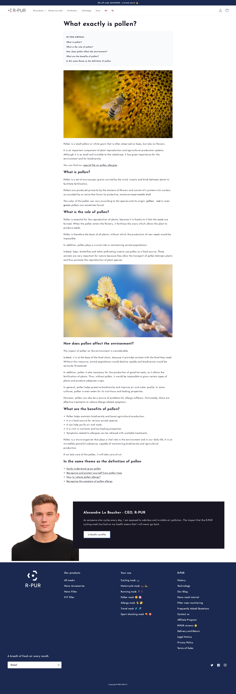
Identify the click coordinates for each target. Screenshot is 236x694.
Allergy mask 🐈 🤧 (132, 603)
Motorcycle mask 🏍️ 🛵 (134, 586)
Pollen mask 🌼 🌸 (131, 597)
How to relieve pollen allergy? (84, 477)
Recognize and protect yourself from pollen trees (94, 473)
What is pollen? (74, 42)
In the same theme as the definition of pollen (88, 60)
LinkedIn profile (97, 534)
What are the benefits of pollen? (82, 56)
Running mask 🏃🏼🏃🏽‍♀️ (132, 591)
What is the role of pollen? (79, 46)
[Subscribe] (58, 665)
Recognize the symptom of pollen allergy (90, 481)
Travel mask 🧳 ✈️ (131, 608)
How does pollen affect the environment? (86, 51)
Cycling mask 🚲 (130, 580)
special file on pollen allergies (100, 165)
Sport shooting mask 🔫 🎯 (136, 614)
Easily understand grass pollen (84, 468)
